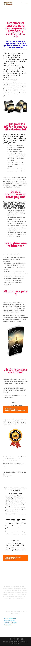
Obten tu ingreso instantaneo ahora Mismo (15, 410)
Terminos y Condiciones (10, 622)
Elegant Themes (15, 641)
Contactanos (7, 625)
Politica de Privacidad (10, 618)
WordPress (15, 643)
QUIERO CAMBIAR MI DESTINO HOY (13, 558)
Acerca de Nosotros (9, 620)
